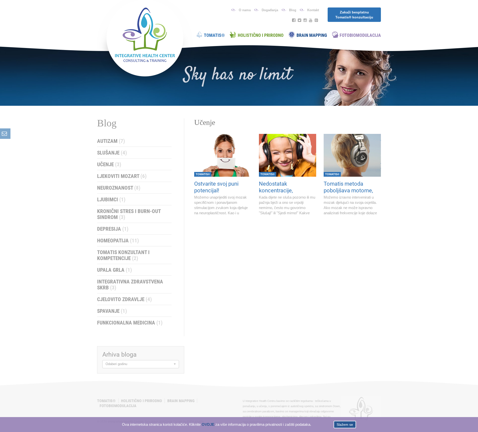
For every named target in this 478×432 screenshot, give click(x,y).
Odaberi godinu (116, 364)
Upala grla (114, 270)
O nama (245, 10)
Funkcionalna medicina (130, 323)
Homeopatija (118, 241)
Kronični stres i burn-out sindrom (129, 214)
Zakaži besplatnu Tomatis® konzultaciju (354, 14)
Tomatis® (214, 35)
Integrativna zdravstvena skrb (130, 285)
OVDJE (208, 424)
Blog (292, 10)
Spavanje (112, 311)
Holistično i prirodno (261, 35)
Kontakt (313, 10)
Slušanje (112, 153)
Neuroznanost (118, 188)
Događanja (270, 10)
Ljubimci (111, 200)
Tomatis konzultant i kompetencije (123, 255)
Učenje (109, 164)
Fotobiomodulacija (360, 35)
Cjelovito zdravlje (124, 299)
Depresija (112, 229)
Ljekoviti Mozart (122, 176)
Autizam (111, 141)
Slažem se (345, 425)
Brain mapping (312, 35)
